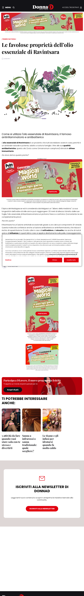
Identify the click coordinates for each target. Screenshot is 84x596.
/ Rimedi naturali (9, 39)
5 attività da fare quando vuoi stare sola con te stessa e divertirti (11, 442)
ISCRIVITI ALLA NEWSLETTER (42, 508)
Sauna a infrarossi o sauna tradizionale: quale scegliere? (29, 443)
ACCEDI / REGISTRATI (70, 7)
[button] (6, 7)
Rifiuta (54, 260)
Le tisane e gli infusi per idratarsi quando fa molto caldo (50, 442)
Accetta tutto (71, 260)
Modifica (8, 260)
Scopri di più (12, 390)
